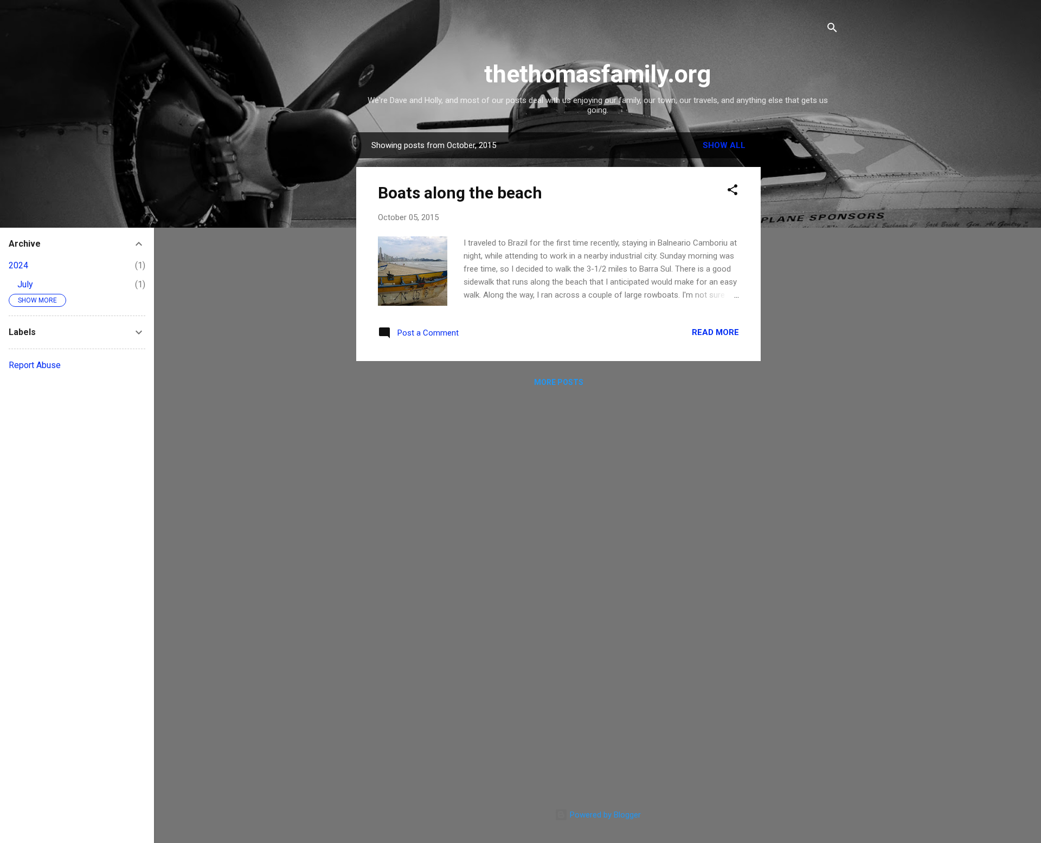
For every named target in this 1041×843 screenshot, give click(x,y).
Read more (715, 332)
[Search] (832, 29)
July (25, 284)
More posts (558, 382)
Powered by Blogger (604, 815)
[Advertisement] (804, 295)
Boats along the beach (460, 192)
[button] (732, 191)
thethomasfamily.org (597, 74)
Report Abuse (35, 365)
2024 (18, 265)
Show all (724, 145)
